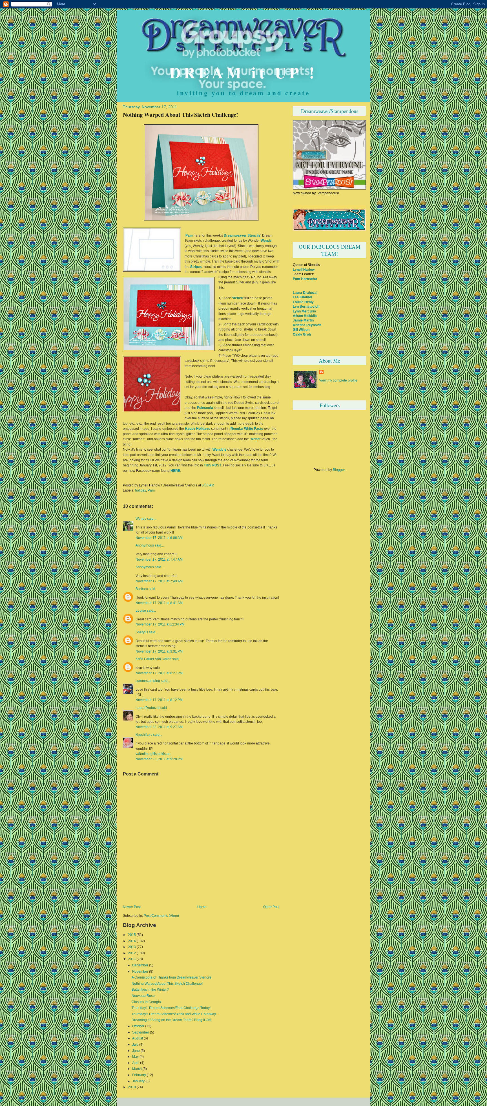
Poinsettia (205, 408)
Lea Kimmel (302, 297)
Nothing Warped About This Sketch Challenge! (180, 114)
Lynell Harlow (304, 269)
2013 (132, 947)
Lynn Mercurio (304, 311)
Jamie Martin (303, 320)
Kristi (255, 439)
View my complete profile (338, 380)
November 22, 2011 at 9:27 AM (159, 727)
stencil (237, 298)
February (139, 1075)
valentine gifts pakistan (153, 754)
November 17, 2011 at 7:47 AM (159, 559)
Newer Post (132, 907)
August (137, 1038)
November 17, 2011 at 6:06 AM (159, 537)
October (138, 1026)
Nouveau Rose (143, 996)
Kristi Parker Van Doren (153, 659)
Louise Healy (303, 302)
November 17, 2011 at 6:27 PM (159, 673)
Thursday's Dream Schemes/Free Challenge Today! (171, 1008)
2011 (132, 959)
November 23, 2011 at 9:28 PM (159, 759)
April (135, 1063)
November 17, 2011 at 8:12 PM (159, 700)
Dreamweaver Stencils (242, 235)
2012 (132, 953)
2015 (132, 935)
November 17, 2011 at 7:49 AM (159, 581)
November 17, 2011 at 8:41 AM (159, 603)
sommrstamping (148, 681)
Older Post (271, 907)
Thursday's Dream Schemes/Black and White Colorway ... (175, 1014)
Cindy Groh (302, 334)
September (140, 1032)
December (140, 965)
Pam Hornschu (305, 279)
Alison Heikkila (305, 316)
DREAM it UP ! (243, 72)
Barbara (142, 589)
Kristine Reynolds (307, 325)
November (140, 971)
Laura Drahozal (148, 708)
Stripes (196, 267)
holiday (140, 490)
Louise (141, 611)
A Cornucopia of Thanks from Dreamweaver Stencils (171, 977)
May (135, 1057)
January (138, 1081)
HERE (175, 471)
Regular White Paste (247, 429)
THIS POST (212, 465)
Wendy (266, 241)
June (136, 1051)
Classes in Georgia (146, 1002)
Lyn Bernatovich (306, 306)
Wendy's (219, 449)
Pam (189, 235)
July (135, 1044)
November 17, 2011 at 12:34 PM (160, 624)
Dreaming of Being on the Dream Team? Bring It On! (171, 1020)
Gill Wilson (301, 329)
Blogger (339, 470)
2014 (132, 941)
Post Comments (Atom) (161, 916)
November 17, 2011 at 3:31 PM (159, 651)
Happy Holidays (197, 429)
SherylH (142, 632)
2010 (132, 1087)
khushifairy (144, 735)
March (137, 1069)
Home (202, 907)
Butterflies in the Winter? (150, 990)
